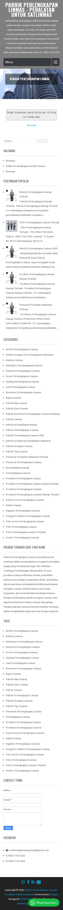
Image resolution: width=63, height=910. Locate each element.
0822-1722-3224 (16, 855)
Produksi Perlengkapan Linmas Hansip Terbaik (32, 483)
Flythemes (26, 898)
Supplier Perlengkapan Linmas (23, 510)
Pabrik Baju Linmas (16, 403)
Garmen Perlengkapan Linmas (23, 370)
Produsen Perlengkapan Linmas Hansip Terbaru (32, 494)
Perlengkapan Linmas (18, 473)
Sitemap (10, 171)
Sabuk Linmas (13, 505)
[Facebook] (28, 882)
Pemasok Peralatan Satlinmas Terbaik (27, 456)
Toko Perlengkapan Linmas (21, 526)
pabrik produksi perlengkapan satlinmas (28, 440)
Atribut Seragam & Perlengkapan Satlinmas (29, 354)
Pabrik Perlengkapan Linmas (22, 429)
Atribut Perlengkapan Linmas (22, 349)
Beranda (31, 125)
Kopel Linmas (13, 397)
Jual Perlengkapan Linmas (20, 386)
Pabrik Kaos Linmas (17, 408)
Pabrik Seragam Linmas (19, 446)
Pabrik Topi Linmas (16, 451)
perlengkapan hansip (17, 467)
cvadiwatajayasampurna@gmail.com (28, 850)
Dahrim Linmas (14, 360)
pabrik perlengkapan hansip (21, 424)
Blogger (54, 894)
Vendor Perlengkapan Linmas (22, 537)
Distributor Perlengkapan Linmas (24, 365)
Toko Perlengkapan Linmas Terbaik (39, 222)
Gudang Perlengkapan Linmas (22, 381)
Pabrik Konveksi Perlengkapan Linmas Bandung (32, 413)
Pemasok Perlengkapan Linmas (23, 462)
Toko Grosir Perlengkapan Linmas (25, 521)
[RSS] (33, 882)
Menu (9, 62)
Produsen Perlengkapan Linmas (23, 489)
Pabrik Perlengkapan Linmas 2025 (38, 248)
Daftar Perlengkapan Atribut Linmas (25, 166)
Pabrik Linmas (14, 419)
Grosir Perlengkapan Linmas (22, 376)
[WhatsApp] (23, 882)
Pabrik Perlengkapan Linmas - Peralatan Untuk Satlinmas (31, 9)
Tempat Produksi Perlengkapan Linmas (28, 516)
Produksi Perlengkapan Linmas (23, 478)
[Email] (39, 882)
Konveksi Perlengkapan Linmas (23, 392)
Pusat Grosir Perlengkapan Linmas (25, 499)
